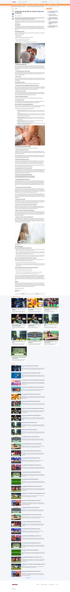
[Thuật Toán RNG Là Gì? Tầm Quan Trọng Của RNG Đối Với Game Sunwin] (16, 382)
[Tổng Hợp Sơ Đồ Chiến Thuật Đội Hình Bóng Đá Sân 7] (16, 482)
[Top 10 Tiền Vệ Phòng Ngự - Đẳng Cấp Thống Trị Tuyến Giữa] (16, 453)
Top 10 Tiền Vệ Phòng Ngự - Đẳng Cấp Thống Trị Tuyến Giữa (31, 450)
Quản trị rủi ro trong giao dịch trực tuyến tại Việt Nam (19, 309)
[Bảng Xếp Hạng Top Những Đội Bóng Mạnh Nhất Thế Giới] (16, 588)
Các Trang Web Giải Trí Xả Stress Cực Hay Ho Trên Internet (35, 309)
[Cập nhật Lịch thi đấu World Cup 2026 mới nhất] (16, 425)
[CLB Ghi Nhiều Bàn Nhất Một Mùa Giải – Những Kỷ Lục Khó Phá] (16, 489)
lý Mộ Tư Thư (19, 15)
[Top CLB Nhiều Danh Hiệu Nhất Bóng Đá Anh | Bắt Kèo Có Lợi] (16, 467)
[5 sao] (26, 290)
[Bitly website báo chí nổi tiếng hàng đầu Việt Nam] (14, 2)
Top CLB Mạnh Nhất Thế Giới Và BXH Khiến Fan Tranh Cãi (31, 528)
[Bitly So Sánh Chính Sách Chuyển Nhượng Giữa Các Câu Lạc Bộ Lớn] (16, 581)
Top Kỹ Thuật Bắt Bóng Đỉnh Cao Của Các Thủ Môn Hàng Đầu (50, 342)
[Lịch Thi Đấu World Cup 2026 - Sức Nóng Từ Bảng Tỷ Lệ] (16, 439)
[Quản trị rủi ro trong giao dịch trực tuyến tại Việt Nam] (16, 368)
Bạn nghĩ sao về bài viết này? (18, 291)
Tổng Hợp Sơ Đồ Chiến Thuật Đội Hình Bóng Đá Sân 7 (30, 479)
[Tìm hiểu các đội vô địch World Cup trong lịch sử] (16, 432)
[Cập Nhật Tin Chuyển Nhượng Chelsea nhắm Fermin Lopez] (16, 503)
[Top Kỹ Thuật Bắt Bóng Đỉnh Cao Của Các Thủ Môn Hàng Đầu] (16, 446)
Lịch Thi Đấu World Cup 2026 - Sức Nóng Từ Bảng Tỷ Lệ (34, 342)
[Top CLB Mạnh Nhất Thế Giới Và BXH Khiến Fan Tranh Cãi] (16, 460)
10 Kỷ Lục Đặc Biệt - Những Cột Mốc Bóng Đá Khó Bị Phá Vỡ (19, 358)
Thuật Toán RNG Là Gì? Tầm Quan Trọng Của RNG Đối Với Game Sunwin (27, 6)
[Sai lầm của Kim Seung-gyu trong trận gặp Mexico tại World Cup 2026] (16, 411)
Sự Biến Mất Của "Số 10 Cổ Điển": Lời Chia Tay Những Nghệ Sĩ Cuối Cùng (33, 493)
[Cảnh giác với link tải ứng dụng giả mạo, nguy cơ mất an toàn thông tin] (16, 390)
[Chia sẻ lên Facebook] (13, 14)
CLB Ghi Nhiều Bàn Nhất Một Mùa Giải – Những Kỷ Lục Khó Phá (32, 486)
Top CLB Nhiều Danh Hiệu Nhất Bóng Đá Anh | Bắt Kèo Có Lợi (31, 535)
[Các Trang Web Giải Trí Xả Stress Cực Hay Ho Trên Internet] (16, 397)
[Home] (13, 11)
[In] (13, 19)
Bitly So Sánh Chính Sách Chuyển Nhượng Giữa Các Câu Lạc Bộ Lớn (32, 578)
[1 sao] (21, 290)
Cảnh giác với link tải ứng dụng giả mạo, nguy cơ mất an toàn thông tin (46, 6)
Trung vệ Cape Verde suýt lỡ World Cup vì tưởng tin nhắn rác (34, 325)
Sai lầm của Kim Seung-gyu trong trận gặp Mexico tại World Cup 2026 (19, 325)
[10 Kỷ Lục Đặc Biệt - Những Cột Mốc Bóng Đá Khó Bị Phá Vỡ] (16, 475)
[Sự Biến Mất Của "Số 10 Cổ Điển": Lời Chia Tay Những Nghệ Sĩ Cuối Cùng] (16, 496)
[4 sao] (25, 290)
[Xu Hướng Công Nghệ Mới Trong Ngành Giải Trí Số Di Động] (16, 375)
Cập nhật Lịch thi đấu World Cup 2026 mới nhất (51, 325)
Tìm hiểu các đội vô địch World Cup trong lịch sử (18, 342)
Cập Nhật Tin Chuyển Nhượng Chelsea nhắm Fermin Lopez (31, 500)
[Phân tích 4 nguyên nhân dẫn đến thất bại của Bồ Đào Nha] (16, 404)
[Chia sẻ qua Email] (13, 16)
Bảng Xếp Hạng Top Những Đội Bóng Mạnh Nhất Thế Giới (31, 585)
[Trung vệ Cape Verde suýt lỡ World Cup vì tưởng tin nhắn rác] (16, 418)
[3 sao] (24, 290)
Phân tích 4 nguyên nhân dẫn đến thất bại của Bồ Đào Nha (50, 309)
